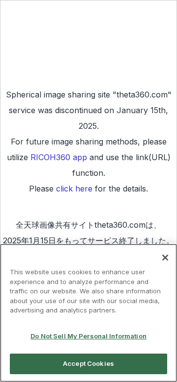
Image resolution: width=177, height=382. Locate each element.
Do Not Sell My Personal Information (88, 336)
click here (74, 188)
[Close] (165, 257)
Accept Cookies (88, 363)
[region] (88, 313)
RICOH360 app (58, 157)
